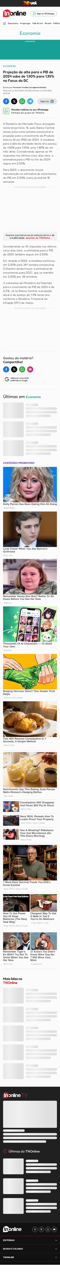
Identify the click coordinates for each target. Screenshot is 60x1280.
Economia (30, 33)
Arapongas (25, 23)
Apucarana (13, 23)
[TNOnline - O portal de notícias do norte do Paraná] (14, 13)
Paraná (48, 23)
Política (56, 23)
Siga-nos (44, 101)
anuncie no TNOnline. (38, 237)
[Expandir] (56, 1257)
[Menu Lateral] (4, 24)
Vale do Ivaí (37, 23)
